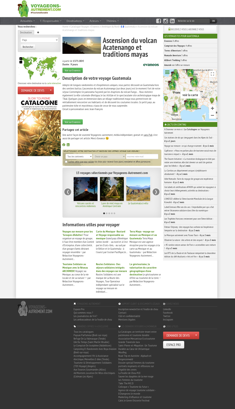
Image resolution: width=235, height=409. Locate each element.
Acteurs (94, 21)
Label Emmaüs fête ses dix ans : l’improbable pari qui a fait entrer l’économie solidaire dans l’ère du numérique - (189, 210)
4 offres (178, 45)
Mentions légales (126, 319)
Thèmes (111, 21)
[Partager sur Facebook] (63, 145)
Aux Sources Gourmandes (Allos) (90, 369)
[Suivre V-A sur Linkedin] (172, 21)
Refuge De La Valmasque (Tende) (90, 338)
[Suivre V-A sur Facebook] (158, 21)
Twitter (166, 316)
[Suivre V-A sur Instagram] (165, 21)
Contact (122, 312)
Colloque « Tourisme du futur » (133, 386)
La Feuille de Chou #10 (129, 373)
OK (213, 21)
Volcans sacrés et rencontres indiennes (85, 204)
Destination (26, 32)
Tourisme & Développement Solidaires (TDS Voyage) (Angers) (93, 364)
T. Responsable (50, 21)
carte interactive (54, 83)
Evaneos (95, 26)
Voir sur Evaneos (73, 70)
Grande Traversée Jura (129, 342)
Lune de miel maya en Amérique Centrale (111, 204)
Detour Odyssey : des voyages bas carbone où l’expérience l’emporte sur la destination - (188, 228)
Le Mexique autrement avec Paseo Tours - (187, 235)
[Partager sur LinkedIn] (68, 145)
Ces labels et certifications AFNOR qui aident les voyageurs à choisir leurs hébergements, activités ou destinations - (190, 190)
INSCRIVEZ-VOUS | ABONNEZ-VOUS (187, 29)
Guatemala (130, 26)
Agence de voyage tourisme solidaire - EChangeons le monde (137, 391)
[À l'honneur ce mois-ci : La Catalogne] (39, 125)
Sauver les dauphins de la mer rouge (135, 376)
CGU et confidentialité (129, 316)
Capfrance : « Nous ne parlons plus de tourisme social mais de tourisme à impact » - (190, 152)
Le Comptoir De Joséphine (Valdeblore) (92, 345)
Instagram (168, 319)
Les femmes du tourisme (130, 379)
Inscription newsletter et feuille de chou (138, 309)
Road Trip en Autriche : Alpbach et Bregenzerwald (134, 357)
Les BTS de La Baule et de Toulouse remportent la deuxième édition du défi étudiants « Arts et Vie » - (189, 255)
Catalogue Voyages (79, 26)
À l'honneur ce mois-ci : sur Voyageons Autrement (187, 131)
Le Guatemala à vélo (138, 203)
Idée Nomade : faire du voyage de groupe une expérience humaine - (188, 180)
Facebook (168, 312)
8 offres (171, 40)
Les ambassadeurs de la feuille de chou (93, 319)
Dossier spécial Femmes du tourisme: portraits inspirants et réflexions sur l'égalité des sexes (136, 366)
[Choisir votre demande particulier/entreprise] (51, 90)
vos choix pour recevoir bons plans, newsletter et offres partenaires (109, 161)
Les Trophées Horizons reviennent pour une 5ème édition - (188, 220)
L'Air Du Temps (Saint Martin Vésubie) (91, 342)
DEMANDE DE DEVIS (32, 90)
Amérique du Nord (110, 26)
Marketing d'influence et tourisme (135, 397)
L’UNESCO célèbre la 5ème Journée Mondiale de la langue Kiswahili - (188, 200)
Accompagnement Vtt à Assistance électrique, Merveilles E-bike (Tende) (91, 357)
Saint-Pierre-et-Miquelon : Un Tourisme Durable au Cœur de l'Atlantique (137, 347)
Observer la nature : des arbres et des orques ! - (190, 240)
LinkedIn (167, 309)
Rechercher (28, 46)
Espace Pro (79, 309)
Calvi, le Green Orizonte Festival (133, 400)
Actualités (26, 21)
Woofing (122, 352)
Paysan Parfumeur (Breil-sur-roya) (90, 335)
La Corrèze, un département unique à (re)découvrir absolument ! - (185, 172)
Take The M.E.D (125, 383)
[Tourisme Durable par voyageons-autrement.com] (39, 8)
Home (65, 26)
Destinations (75, 21)
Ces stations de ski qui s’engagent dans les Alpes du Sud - (188, 139)
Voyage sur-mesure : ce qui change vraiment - (189, 145)
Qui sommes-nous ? (83, 312)
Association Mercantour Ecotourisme (136, 338)
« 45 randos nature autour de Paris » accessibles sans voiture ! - (190, 246)
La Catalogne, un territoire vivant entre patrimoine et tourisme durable (137, 333)
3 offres (176, 50)
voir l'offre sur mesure (177, 65)
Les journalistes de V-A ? (85, 316)
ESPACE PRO (174, 344)
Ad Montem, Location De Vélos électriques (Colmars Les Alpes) (94, 374)
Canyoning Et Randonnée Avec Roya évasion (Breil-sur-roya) (95, 350)
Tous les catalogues (84, 331)
